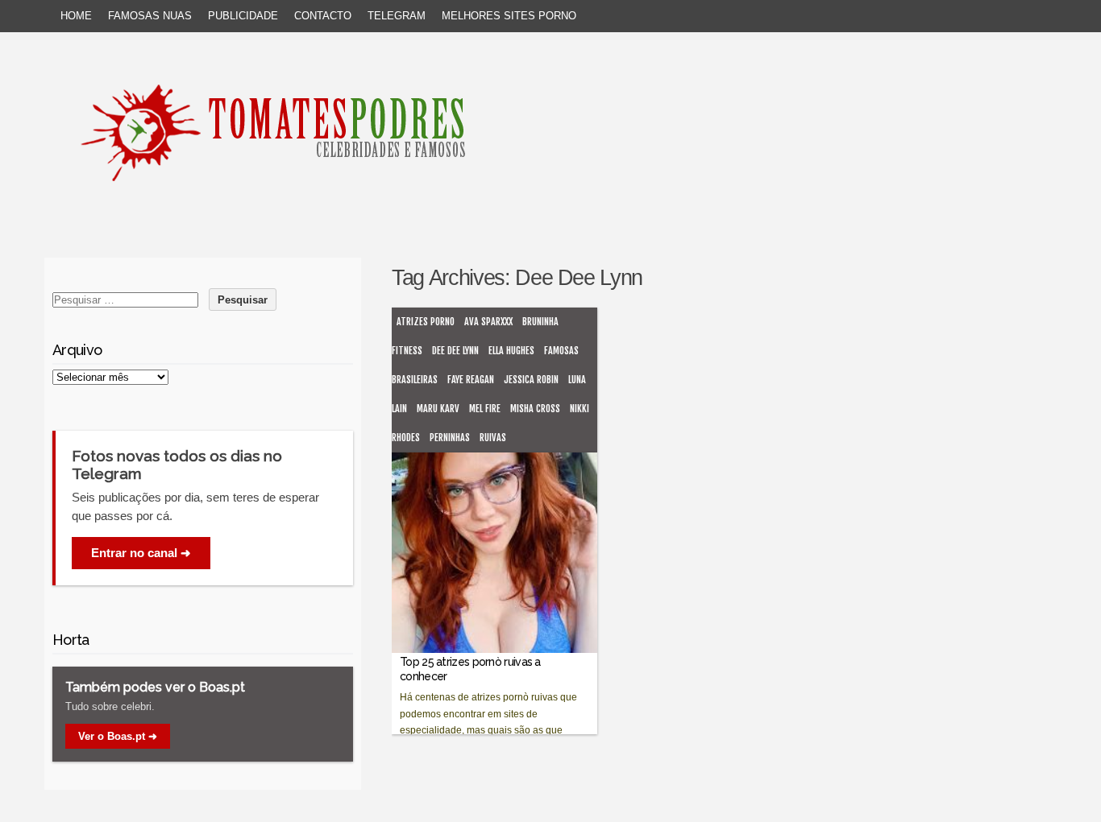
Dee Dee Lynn (455, 351)
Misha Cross (535, 409)
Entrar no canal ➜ (141, 553)
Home (76, 16)
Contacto (322, 16)
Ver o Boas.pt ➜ (117, 736)
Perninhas (450, 438)
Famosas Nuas (150, 16)
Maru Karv (438, 409)
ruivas (493, 438)
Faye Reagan (470, 380)
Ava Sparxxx (488, 322)
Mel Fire (485, 409)
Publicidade (243, 16)
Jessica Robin (531, 380)
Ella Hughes (511, 351)
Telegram (397, 16)
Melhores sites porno (509, 16)
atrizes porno (426, 322)
